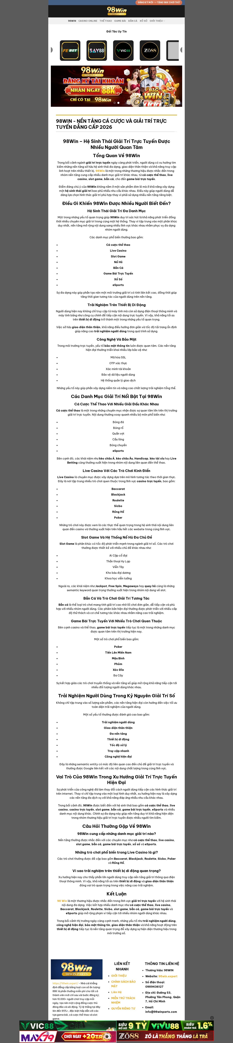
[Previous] (58, 86)
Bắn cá (132, 20)
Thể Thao (106, 20)
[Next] (175, 86)
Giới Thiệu (156, 20)
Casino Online (87, 20)
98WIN (72, 20)
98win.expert (167, 976)
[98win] (116, 11)
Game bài (120, 20)
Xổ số (143, 20)
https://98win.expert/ (65, 983)
